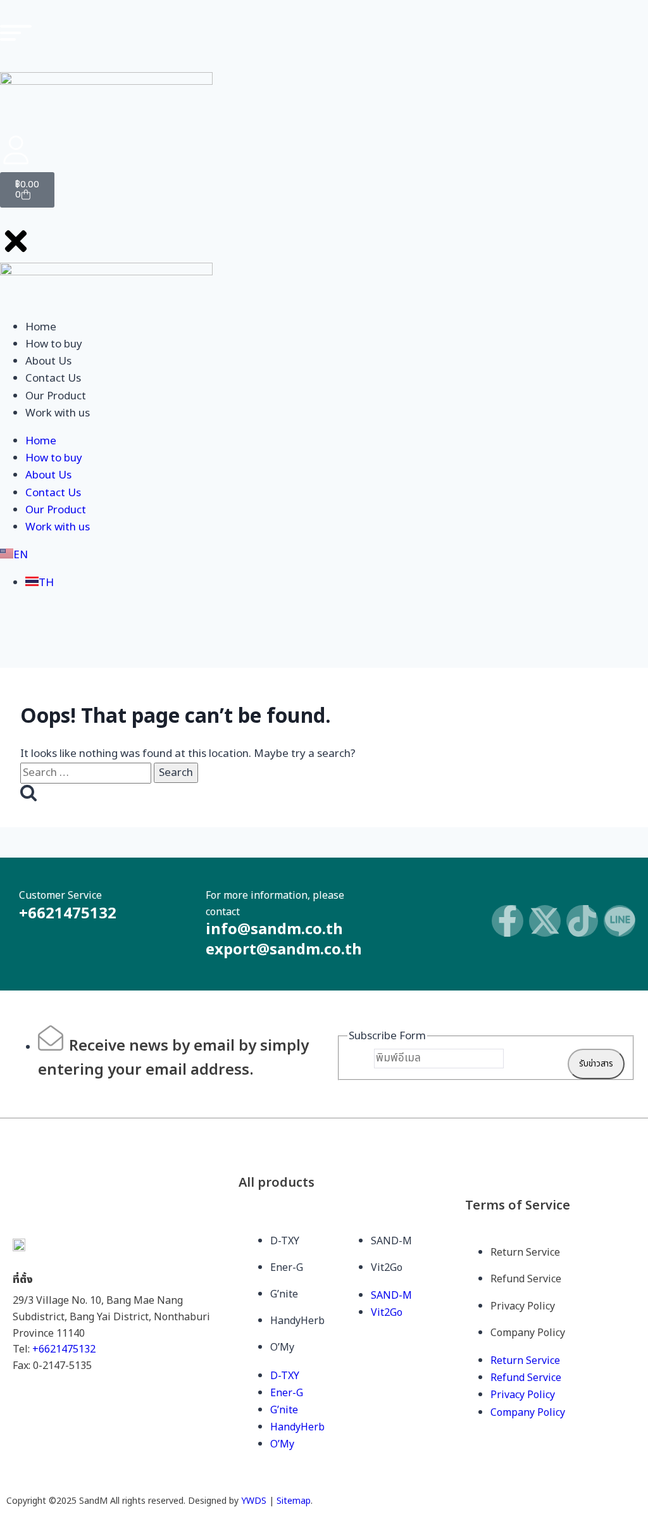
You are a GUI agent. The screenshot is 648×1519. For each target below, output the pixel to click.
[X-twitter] (545, 921)
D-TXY (284, 1241)
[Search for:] (87, 773)
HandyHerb (297, 1320)
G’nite (284, 1294)
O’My (282, 1347)
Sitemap (294, 1501)
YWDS (253, 1501)
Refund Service (525, 1279)
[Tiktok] (582, 921)
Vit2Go (386, 1267)
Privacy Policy (522, 1306)
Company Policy (527, 1333)
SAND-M (391, 1241)
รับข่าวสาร (596, 1064)
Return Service (525, 1252)
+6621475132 (64, 1349)
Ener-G (286, 1267)
